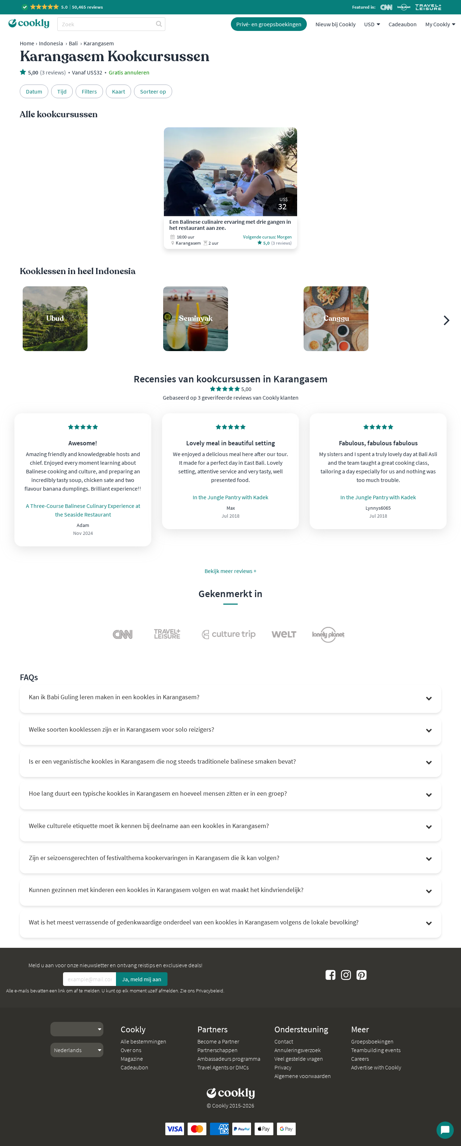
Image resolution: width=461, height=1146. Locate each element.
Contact (283, 1041)
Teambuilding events (375, 1050)
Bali (73, 43)
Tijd (62, 91)
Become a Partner (218, 1041)
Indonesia (51, 43)
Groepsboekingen (372, 1041)
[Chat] (445, 1130)
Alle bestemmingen (143, 1041)
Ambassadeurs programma (228, 1058)
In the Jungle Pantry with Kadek (230, 497)
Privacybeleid (209, 990)
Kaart (118, 91)
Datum (34, 91)
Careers (360, 1058)
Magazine (132, 1058)
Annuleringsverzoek (297, 1050)
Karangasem (99, 43)
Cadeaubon (403, 24)
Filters (89, 91)
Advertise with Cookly (376, 1067)
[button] (63, 7)
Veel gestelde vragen (298, 1058)
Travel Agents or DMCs (223, 1067)
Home (27, 43)
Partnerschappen (217, 1050)
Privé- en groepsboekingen (268, 24)
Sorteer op (153, 91)
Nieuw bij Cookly (335, 24)
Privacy (282, 1067)
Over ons (131, 1050)
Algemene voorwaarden (302, 1075)
